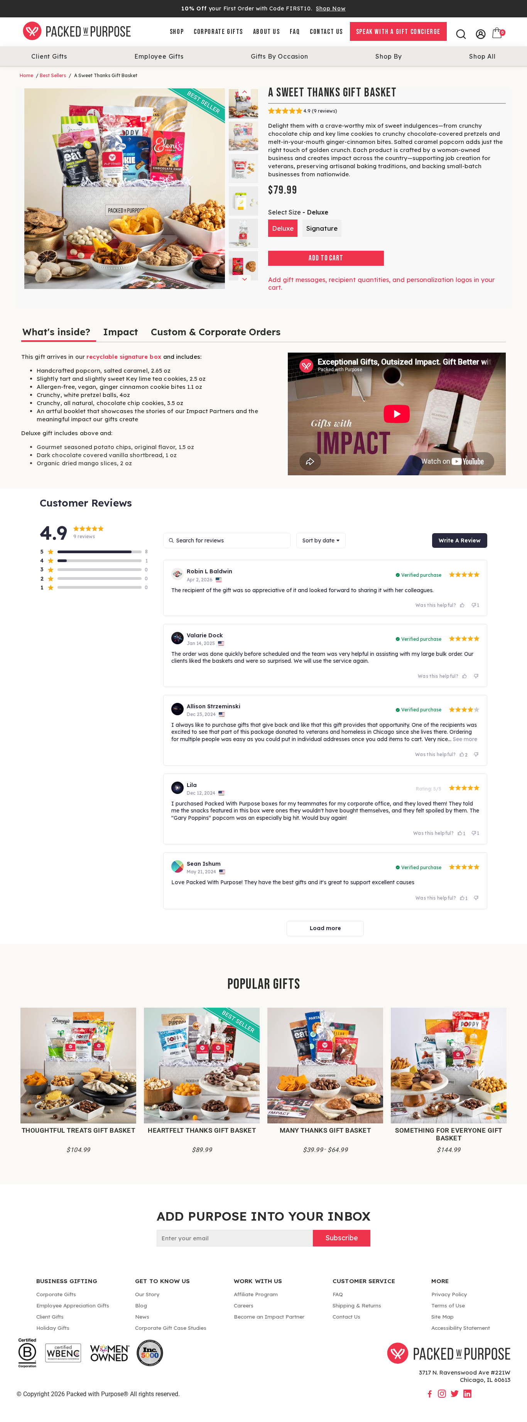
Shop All (482, 56)
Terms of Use (448, 1305)
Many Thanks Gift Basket (325, 1130)
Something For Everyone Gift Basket (448, 1134)
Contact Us (326, 32)
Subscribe (341, 1237)
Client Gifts (49, 56)
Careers (243, 1305)
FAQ (295, 32)
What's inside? (56, 332)
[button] (91, 551)
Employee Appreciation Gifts (72, 1305)
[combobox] (321, 540)
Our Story (147, 1294)
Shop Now (330, 8)
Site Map (442, 1316)
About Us (266, 32)
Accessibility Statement (460, 1327)
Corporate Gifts (218, 32)
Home (26, 75)
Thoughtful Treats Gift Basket (78, 1130)
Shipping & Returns (357, 1305)
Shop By (388, 56)
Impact (120, 332)
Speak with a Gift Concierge (398, 32)
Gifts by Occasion (279, 56)
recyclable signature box (123, 356)
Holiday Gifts (52, 1327)
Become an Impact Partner (269, 1316)
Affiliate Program (256, 1294)
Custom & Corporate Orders (215, 332)
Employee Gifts (158, 56)
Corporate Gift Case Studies (170, 1327)
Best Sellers (53, 75)
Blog (141, 1305)
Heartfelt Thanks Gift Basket (202, 1130)
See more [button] (464, 739)
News (142, 1316)
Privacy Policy (449, 1294)
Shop (177, 32)
